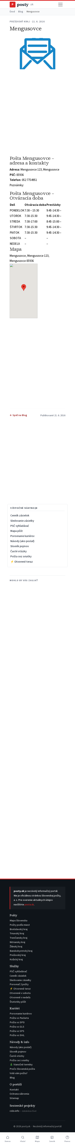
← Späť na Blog (18, 415)
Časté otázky (18, 551)
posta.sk (29, 904)
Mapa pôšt (16, 531)
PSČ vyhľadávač (19, 526)
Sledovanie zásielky (22, 521)
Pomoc (67, 1141)
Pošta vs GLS (17, 1027)
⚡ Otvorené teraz (21, 562)
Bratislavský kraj (18, 929)
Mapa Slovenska (18, 920)
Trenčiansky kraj (18, 938)
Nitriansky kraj (17, 942)
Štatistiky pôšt (18, 1002)
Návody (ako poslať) (22, 541)
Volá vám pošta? (18, 1073)
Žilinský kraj (16, 946)
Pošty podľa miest (20, 925)
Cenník (52, 1141)
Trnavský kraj (17, 933)
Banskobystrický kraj (21, 951)
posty (22, 4)
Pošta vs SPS (17, 1031)
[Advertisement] (37, 112)
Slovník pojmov (19, 546)
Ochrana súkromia (19, 1094)
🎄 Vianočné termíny (21, 1064)
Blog (20, 11)
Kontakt (14, 1090)
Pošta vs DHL (17, 1035)
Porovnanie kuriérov (22, 536)
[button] (23, 287)
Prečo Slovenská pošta (22, 1069)
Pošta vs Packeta (19, 1018)
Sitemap (14, 1098)
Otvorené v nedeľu (20, 997)
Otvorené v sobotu (20, 993)
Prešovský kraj (18, 955)
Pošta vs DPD (17, 1022)
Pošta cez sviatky (20, 556)
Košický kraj (16, 959)
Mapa (37, 1141)
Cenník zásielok (19, 515)
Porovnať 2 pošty (19, 984)
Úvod (12, 11)
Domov (8, 1141)
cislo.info (23, 1111)
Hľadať (22, 1141)
